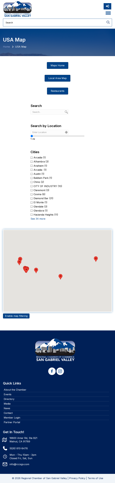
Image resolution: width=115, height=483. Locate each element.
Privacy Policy (77, 478)
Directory (9, 399)
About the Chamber (15, 389)
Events (7, 394)
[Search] (108, 22)
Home (6, 46)
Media (7, 403)
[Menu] (108, 13)
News (7, 408)
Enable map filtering (16, 315)
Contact (8, 412)
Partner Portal (12, 422)
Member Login (12, 417)
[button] (60, 277)
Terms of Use (95, 478)
